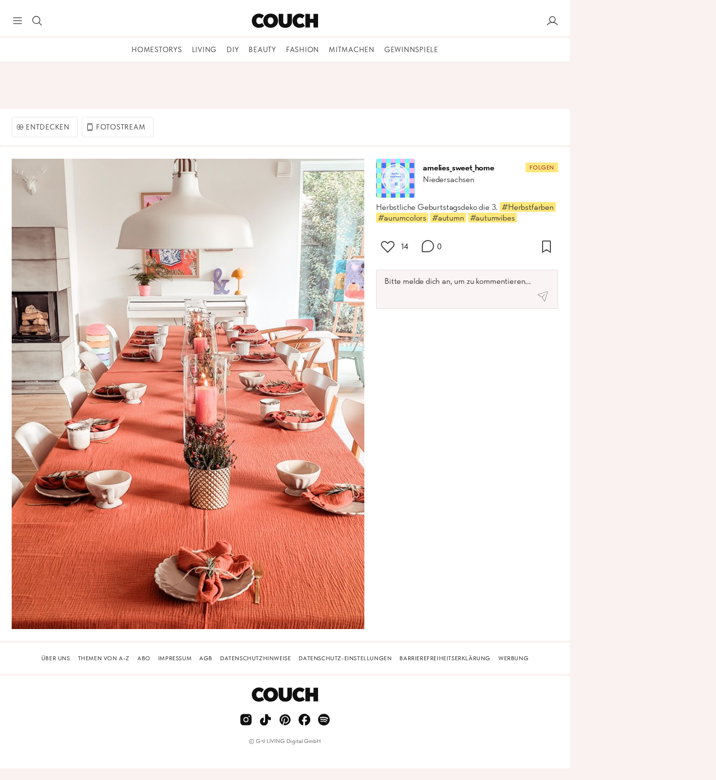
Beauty (262, 50)
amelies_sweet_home (458, 167)
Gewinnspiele (411, 50)
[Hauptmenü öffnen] (17, 21)
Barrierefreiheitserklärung (444, 658)
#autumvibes (492, 218)
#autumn (448, 218)
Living (204, 50)
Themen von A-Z (104, 658)
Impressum (174, 658)
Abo (144, 658)
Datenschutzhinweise (255, 658)
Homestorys (157, 50)
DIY (232, 50)
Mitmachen (352, 50)
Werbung (513, 658)
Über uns (55, 658)
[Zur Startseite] (285, 21)
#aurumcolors (402, 218)
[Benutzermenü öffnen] (552, 21)
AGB (205, 658)
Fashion (302, 50)
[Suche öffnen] (37, 21)
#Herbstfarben (528, 207)
